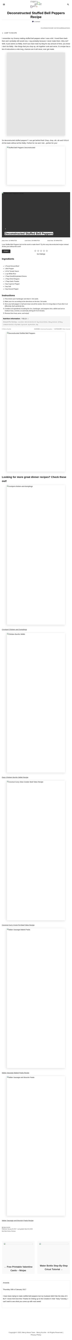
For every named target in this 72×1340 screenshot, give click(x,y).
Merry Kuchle (6, 1227)
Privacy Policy (36, 1335)
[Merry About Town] (36, 4)
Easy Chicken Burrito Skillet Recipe (15, 777)
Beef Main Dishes (6, 1231)
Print (6, 251)
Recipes (13, 1231)
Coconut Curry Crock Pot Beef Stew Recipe (18, 925)
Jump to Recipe (10, 33)
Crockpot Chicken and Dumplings (14, 629)
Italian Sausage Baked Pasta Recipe (15, 1073)
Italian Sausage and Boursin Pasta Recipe (17, 1220)
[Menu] (4, 4)
